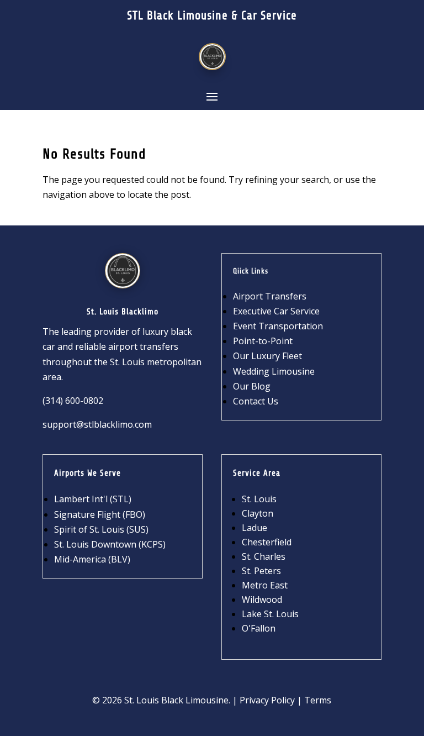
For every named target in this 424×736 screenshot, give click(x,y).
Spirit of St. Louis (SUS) (101, 529)
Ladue (254, 528)
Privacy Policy (267, 700)
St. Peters (261, 571)
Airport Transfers (269, 296)
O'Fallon (258, 628)
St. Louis (259, 499)
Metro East (265, 585)
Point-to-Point (263, 341)
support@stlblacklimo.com (97, 424)
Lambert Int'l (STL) (92, 499)
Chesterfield (267, 542)
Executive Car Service (276, 311)
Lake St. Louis (270, 614)
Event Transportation (278, 326)
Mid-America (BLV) (92, 559)
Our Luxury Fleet (267, 356)
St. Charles (263, 556)
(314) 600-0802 (73, 401)
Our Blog (252, 386)
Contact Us (255, 401)
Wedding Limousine (274, 371)
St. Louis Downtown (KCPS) (110, 544)
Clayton (257, 513)
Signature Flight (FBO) (99, 514)
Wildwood (262, 599)
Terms (317, 700)
